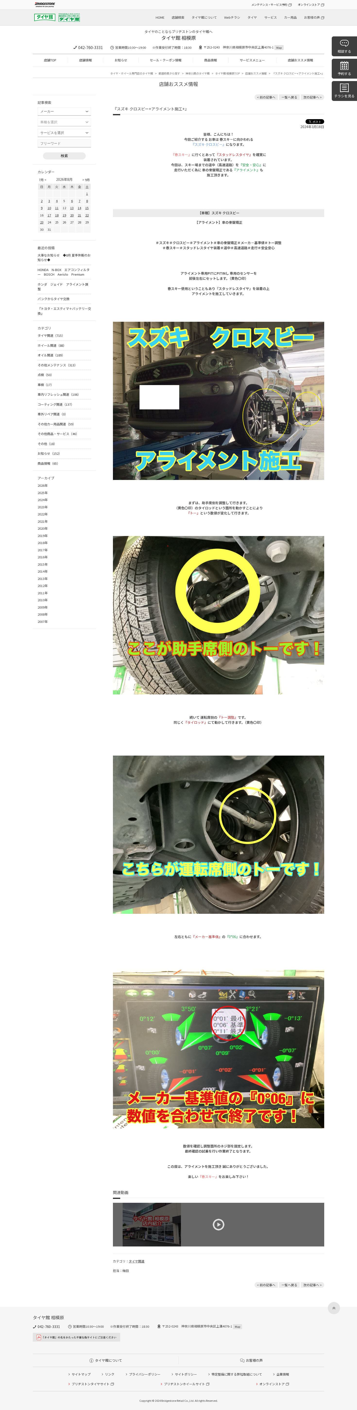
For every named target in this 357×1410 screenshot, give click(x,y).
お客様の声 (312, 17)
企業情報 (282, 1374)
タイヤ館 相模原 (178, 37)
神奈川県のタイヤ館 (198, 73)
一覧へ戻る (289, 97)
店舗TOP (50, 60)
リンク (109, 1374)
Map (279, 47)
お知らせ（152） (50, 453)
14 (79, 208)
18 (57, 215)
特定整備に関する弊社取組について (237, 1374)
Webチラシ (232, 17)
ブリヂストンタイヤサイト (91, 1384)
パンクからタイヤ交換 (53, 299)
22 (87, 215)
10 (49, 208)
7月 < (42, 179)
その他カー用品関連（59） (57, 424)
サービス (270, 17)
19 (64, 215)
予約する (344, 73)
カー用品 (290, 17)
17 (49, 215)
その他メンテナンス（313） (57, 365)
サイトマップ (81, 1374)
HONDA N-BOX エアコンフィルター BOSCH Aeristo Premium (64, 272)
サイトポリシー (186, 1374)
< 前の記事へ (266, 97)
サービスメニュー (252, 60)
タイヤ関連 (136, 1261)
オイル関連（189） (51, 355)
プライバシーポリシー (145, 1374)
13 (72, 208)
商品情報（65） (49, 463)
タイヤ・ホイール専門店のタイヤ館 (131, 73)
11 (57, 208)
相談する (344, 51)
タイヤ (252, 17)
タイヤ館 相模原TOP (227, 73)
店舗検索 (178, 17)
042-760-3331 (90, 47)
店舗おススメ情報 (300, 60)
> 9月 (86, 179)
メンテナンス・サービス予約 (269, 4)
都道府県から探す (169, 73)
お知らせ (121, 60)
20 (72, 215)
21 (79, 215)
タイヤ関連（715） (51, 335)
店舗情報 (85, 60)
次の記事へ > (312, 97)
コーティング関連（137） (56, 404)
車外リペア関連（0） (53, 414)
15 (87, 208)
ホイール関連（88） (52, 345)
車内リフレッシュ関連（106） (59, 394)
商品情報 (210, 60)
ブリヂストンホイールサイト (184, 1384)
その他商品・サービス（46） (58, 433)
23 (41, 222)
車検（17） (46, 384)
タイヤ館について (204, 17)
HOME (160, 17)
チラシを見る (344, 95)
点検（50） (46, 374)
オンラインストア (309, 4)
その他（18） (47, 443)
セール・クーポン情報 (165, 60)
